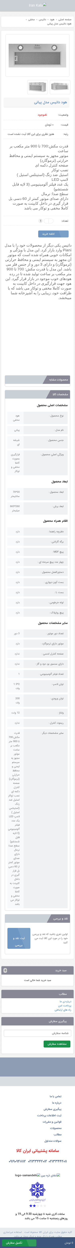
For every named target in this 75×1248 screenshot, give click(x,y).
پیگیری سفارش (53, 1109)
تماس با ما (56, 1096)
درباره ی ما (65, 1001)
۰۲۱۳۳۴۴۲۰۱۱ (58, 1161)
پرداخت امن (64, 1006)
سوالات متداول (53, 1141)
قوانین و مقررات (52, 1122)
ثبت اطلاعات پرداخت (49, 1115)
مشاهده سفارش (57, 1044)
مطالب (58, 1134)
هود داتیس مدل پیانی (50, 102)
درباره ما (57, 1103)
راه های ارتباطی (63, 1010)
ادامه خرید (48, 234)
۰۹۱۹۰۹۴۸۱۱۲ (17, 1161)
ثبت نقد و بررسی (19, 941)
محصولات (56, 1128)
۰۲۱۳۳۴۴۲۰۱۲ (37, 1161)
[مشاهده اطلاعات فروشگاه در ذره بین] (50, 1175)
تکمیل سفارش (14, 1243)
